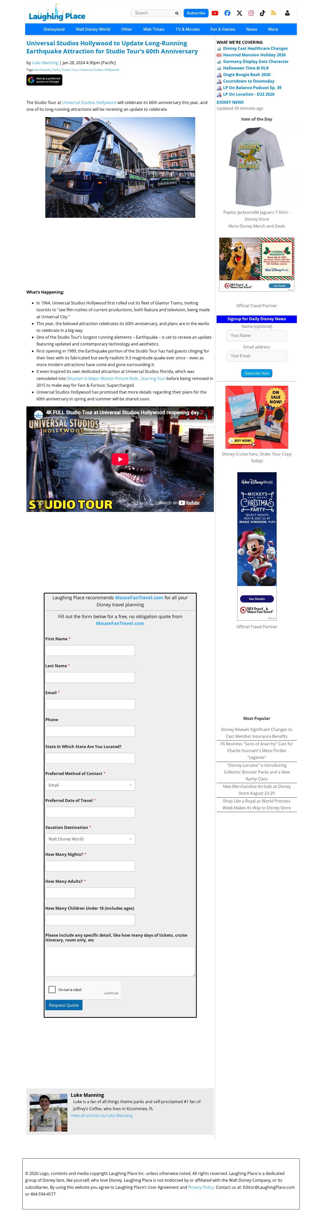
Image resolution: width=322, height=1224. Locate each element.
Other (126, 29)
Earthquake (43, 69)
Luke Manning (45, 62)
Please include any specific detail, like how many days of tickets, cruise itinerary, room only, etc (116, 937)
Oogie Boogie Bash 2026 (246, 74)
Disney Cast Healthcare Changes (255, 48)
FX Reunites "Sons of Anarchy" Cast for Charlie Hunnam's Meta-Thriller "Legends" (257, 750)
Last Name (57, 665)
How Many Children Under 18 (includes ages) (89, 908)
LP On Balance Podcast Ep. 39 (252, 87)
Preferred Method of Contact (75, 773)
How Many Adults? (65, 881)
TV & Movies (187, 29)
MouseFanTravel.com (139, 597)
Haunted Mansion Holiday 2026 (254, 55)
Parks (56, 69)
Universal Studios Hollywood (99, 69)
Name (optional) (257, 326)
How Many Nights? (65, 854)
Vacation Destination (68, 827)
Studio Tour (70, 69)
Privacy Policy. (201, 1187)
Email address (257, 347)
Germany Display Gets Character (256, 61)
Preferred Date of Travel (70, 800)
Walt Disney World (93, 29)
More (273, 29)
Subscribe (196, 13)
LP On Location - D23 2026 (248, 94)
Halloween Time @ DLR (246, 68)
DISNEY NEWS (230, 102)
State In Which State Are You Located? (83, 746)
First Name (58, 639)
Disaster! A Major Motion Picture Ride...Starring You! (116, 378)
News (251, 29)
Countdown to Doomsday (248, 81)
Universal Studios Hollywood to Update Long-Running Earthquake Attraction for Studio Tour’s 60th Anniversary (112, 47)
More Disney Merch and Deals (256, 226)
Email (52, 692)
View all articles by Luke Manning (102, 1115)
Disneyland (54, 29)
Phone (51, 719)
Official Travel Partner (256, 305)
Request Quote (64, 1005)
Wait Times (153, 29)
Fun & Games (223, 29)
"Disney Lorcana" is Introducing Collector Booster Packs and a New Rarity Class (257, 772)
